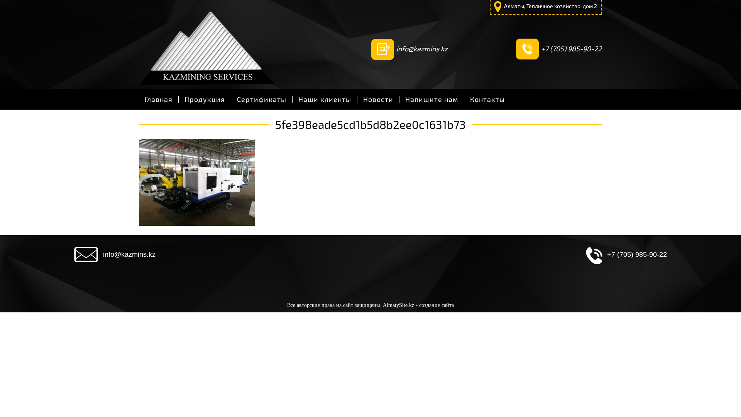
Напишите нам (431, 99)
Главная (159, 99)
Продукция (204, 99)
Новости (378, 99)
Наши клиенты (324, 99)
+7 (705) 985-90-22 (571, 48)
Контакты (487, 99)
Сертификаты (261, 99)
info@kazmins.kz (422, 48)
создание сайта (436, 305)
